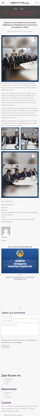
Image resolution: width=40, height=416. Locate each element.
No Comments (28, 31)
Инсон (7, 395)
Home (15, 9)
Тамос (7, 383)
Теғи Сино (8, 397)
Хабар (21, 9)
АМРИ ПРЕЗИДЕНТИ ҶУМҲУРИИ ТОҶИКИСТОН (20, 278)
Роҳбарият (8, 381)
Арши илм (8, 392)
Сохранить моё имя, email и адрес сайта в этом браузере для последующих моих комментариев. (19, 341)
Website (3, 240)
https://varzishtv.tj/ (7, 201)
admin (9, 31)
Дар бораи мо (9, 379)
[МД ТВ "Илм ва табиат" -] (20, 3)
